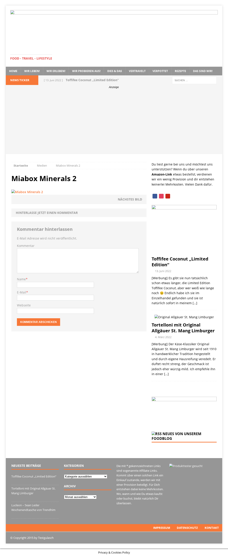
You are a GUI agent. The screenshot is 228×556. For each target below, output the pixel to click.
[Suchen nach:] (194, 80)
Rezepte (180, 71)
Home (13, 71)
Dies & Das (114, 71)
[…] (195, 303)
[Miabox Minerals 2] (27, 192)
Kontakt (212, 528)
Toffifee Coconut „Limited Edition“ (180, 262)
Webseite (24, 305)
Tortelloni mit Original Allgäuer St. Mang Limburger (183, 328)
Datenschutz (187, 528)
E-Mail (21, 292)
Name (21, 279)
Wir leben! (32, 71)
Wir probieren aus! (86, 71)
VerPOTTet (160, 71)
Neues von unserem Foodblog (176, 436)
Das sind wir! (202, 71)
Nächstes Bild (130, 199)
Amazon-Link (162, 174)
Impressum (161, 528)
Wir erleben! (56, 71)
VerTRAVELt (137, 71)
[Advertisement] (114, 123)
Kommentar (26, 246)
